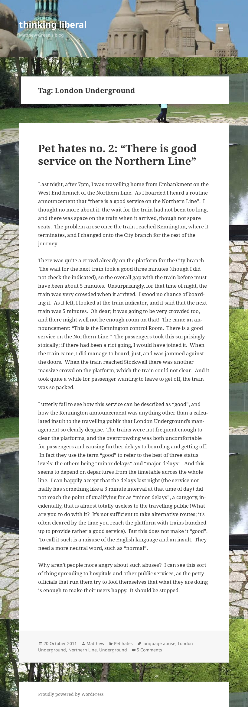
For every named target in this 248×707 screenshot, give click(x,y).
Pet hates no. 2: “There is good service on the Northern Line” (117, 154)
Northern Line (82, 650)
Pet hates (123, 643)
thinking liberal (53, 24)
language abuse (158, 643)
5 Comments (149, 650)
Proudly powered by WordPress (70, 694)
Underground (113, 650)
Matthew (95, 643)
